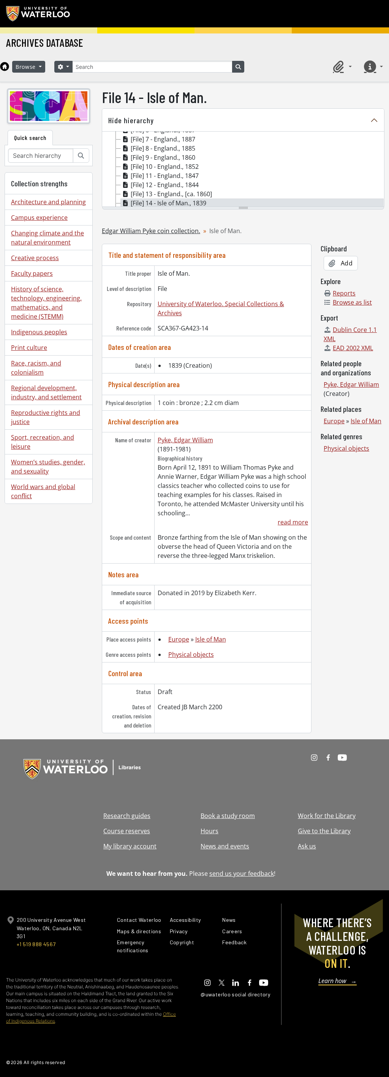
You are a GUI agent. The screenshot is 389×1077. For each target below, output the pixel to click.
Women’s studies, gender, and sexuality (48, 466)
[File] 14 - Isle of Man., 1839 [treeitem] (168, 203)
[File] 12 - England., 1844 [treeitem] (165, 185)
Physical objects (191, 654)
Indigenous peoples (39, 332)
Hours (209, 831)
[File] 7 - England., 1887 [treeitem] (163, 139)
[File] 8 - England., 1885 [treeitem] (163, 148)
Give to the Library (324, 831)
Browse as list (352, 302)
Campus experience (39, 217)
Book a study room (228, 816)
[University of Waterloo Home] (38, 13)
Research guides (126, 816)
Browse (27, 66)
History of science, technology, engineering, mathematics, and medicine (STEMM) (46, 303)
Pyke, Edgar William (185, 440)
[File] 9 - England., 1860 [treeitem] (163, 157)
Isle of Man (210, 639)
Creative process (35, 258)
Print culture (29, 347)
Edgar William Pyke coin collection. (151, 231)
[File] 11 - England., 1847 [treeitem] (165, 176)
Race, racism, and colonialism (36, 367)
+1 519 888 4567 (36, 944)
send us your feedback (241, 873)
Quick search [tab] (30, 137)
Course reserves (126, 831)
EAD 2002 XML (353, 348)
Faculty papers (32, 273)
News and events (225, 846)
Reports (344, 293)
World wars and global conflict (43, 491)
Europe (178, 639)
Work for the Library (327, 816)
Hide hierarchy (131, 120)
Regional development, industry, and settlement (46, 392)
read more (293, 522)
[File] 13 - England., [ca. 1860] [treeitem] (171, 194)
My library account (130, 846)
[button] (341, 66)
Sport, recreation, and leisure (42, 442)
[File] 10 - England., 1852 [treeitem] (165, 166)
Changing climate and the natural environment (47, 237)
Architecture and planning (48, 202)
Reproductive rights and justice (45, 417)
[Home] (4, 66)
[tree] (243, 170)
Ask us (307, 846)
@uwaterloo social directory (235, 994)
